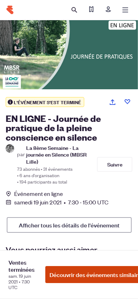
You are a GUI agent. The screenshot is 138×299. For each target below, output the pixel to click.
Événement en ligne (38, 193)
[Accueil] (10, 10)
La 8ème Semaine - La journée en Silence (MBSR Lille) (56, 154)
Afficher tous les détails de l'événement (69, 225)
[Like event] (127, 102)
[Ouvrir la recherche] (74, 10)
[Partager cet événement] (112, 102)
